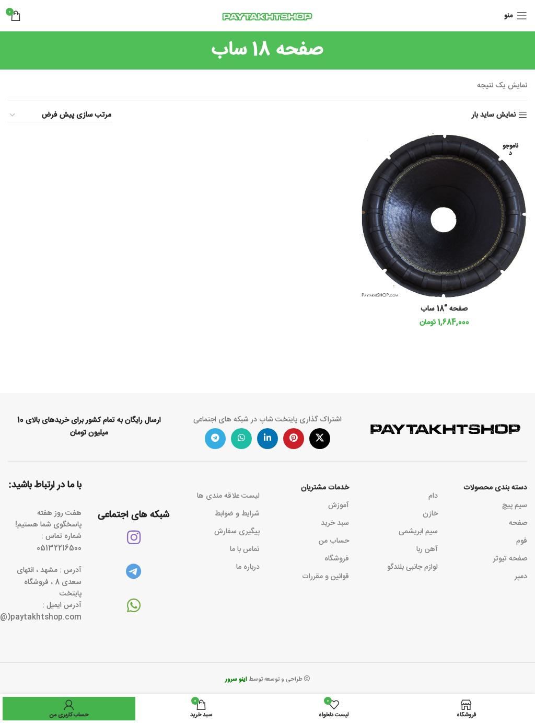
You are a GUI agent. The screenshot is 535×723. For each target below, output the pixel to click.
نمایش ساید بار (494, 115)
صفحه (518, 523)
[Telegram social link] (215, 438)
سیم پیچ (514, 505)
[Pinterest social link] (293, 438)
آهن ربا (427, 549)
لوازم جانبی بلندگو (412, 567)
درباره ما (248, 567)
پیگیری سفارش (237, 531)
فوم (521, 541)
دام (433, 496)
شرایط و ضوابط (237, 514)
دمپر (521, 576)
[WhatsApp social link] (241, 438)
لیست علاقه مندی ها (228, 496)
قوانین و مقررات (325, 576)
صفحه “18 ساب (444, 309)
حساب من (334, 541)
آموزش (338, 505)
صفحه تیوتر (510, 559)
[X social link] (319, 438)
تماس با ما (245, 549)
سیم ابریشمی (418, 531)
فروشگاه (336, 559)
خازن (430, 514)
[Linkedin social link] (267, 438)
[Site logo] (267, 16)
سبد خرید (335, 523)
